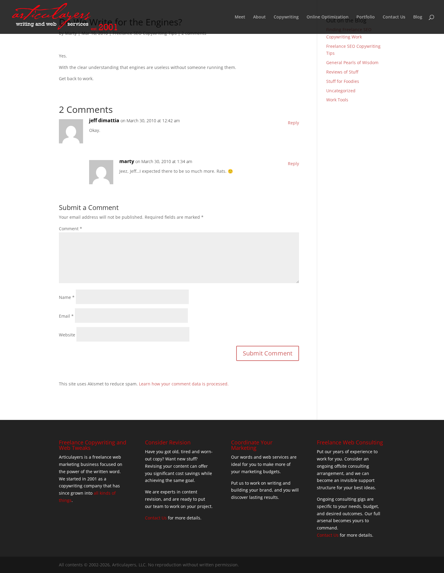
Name (67, 297)
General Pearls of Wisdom (352, 62)
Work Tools (337, 100)
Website (67, 335)
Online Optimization (328, 17)
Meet (240, 17)
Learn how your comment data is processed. (184, 384)
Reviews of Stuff (342, 72)
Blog (417, 17)
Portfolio (365, 17)
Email (66, 316)
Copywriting (286, 17)
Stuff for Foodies (342, 81)
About (259, 17)
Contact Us (394, 17)
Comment (70, 228)
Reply (293, 123)
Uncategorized (341, 90)
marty (126, 161)
